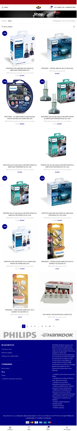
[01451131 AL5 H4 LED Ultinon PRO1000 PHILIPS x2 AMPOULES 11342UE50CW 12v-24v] (57, 145)
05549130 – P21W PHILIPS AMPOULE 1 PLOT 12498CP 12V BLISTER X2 (19, 311)
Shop (3, 372)
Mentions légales (7, 352)
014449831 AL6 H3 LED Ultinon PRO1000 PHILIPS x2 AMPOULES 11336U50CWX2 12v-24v (57, 118)
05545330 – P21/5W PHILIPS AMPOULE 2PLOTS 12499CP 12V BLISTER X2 (57, 263)
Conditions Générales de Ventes (12, 379)
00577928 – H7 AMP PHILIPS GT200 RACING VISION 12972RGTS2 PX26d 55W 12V (19, 118)
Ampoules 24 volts (61, 317)
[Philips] (20, 335)
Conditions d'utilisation (44, 418)
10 (49, 326)
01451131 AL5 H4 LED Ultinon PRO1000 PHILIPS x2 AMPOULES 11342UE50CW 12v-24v (57, 166)
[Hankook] (56, 335)
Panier (4, 375)
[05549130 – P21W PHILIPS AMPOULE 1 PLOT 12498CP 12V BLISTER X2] (20, 290)
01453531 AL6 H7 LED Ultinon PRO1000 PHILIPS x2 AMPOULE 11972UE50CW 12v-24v (20, 214)
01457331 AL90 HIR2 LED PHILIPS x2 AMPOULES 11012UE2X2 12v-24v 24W (57, 214)
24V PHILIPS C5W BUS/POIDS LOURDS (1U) (57, 315)
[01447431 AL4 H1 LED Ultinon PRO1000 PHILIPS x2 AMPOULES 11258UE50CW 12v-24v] (20, 145)
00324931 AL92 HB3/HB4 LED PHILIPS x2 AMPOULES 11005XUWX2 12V (19, 69)
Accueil (4, 21)
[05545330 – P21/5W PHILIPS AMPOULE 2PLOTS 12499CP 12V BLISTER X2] (57, 241)
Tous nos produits (28, 73)
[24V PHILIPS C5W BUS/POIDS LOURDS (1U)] (57, 292)
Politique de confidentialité (10, 356)
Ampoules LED (18, 73)
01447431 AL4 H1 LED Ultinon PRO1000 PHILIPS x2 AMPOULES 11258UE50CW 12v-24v (20, 166)
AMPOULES (9, 73)
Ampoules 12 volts (17, 121)
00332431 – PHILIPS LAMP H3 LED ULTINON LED (57, 68)
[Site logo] (38, 7)
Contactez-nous (7, 349)
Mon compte (5, 368)
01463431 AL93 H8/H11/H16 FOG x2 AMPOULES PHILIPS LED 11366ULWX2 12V (20, 263)
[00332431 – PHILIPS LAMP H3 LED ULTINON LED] (57, 48)
